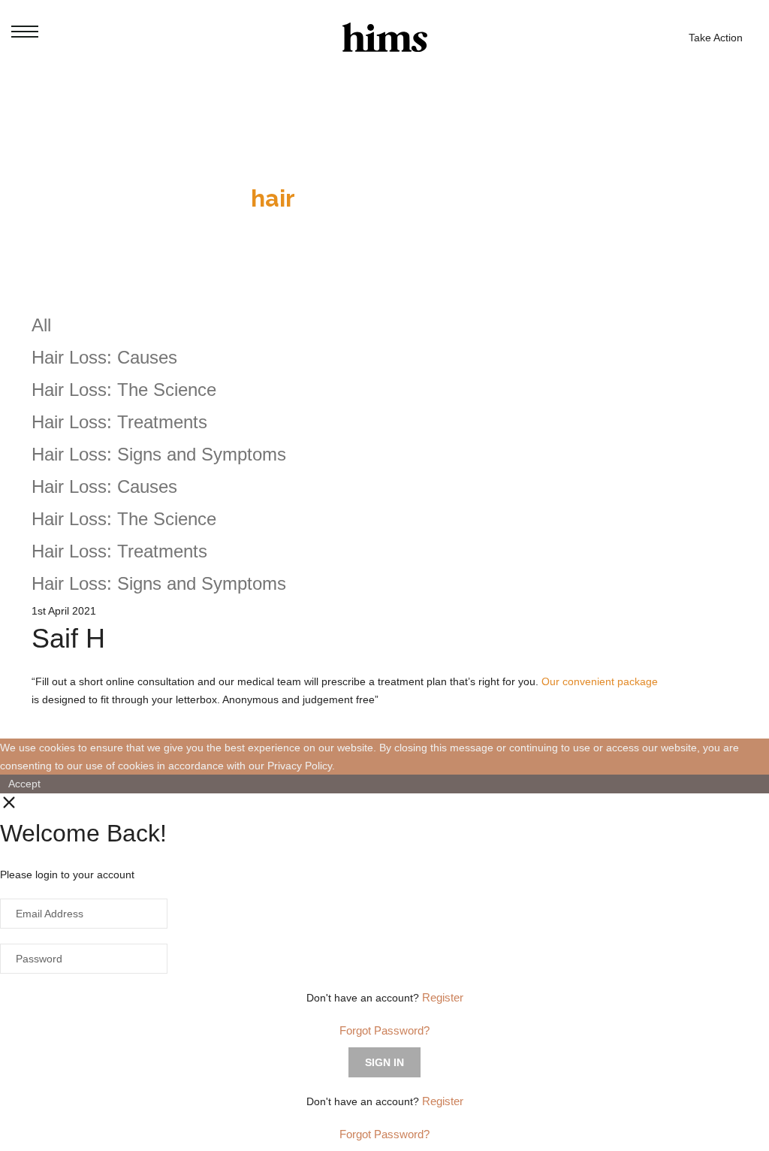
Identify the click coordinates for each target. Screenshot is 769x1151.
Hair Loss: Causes (104, 357)
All (41, 325)
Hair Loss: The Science (124, 389)
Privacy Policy (299, 766)
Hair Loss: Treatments (119, 422)
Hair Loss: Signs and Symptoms (159, 454)
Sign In (384, 1062)
